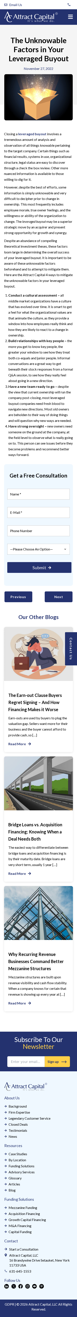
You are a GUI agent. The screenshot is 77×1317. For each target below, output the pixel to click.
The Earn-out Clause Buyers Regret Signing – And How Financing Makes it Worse (35, 702)
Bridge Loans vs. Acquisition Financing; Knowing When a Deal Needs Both (35, 831)
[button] (70, 17)
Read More (17, 744)
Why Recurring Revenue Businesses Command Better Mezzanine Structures (36, 961)
